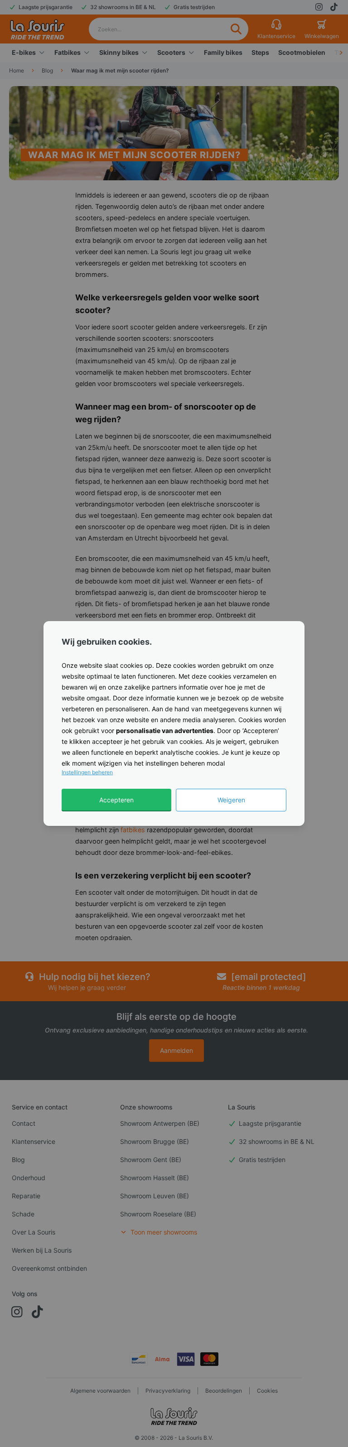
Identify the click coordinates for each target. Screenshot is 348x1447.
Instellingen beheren (87, 772)
